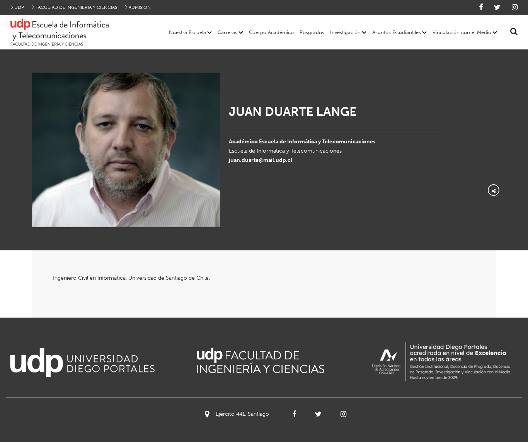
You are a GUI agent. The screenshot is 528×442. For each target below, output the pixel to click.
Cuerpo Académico (271, 32)
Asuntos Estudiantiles (396, 32)
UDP (19, 7)
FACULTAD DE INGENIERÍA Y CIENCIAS (76, 7)
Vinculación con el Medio (462, 32)
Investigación (345, 32)
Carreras (227, 32)
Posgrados (312, 32)
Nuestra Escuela (187, 32)
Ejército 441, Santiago (242, 414)
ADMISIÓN (140, 7)
